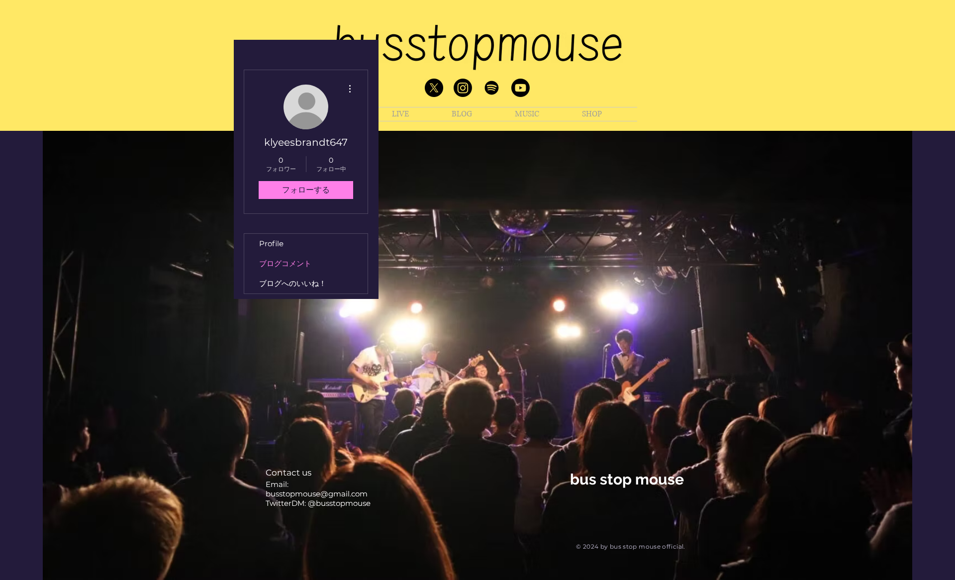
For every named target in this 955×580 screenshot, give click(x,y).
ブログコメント (285, 263)
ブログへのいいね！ (292, 283)
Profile (271, 243)
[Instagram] (463, 88)
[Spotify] (491, 88)
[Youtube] (520, 88)
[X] (434, 88)
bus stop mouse (627, 479)
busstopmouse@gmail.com (317, 493)
